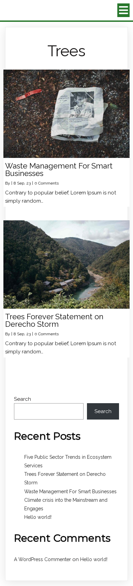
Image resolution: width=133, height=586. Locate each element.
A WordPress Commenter (42, 559)
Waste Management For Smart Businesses (70, 491)
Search (22, 399)
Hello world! (37, 517)
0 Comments (46, 183)
